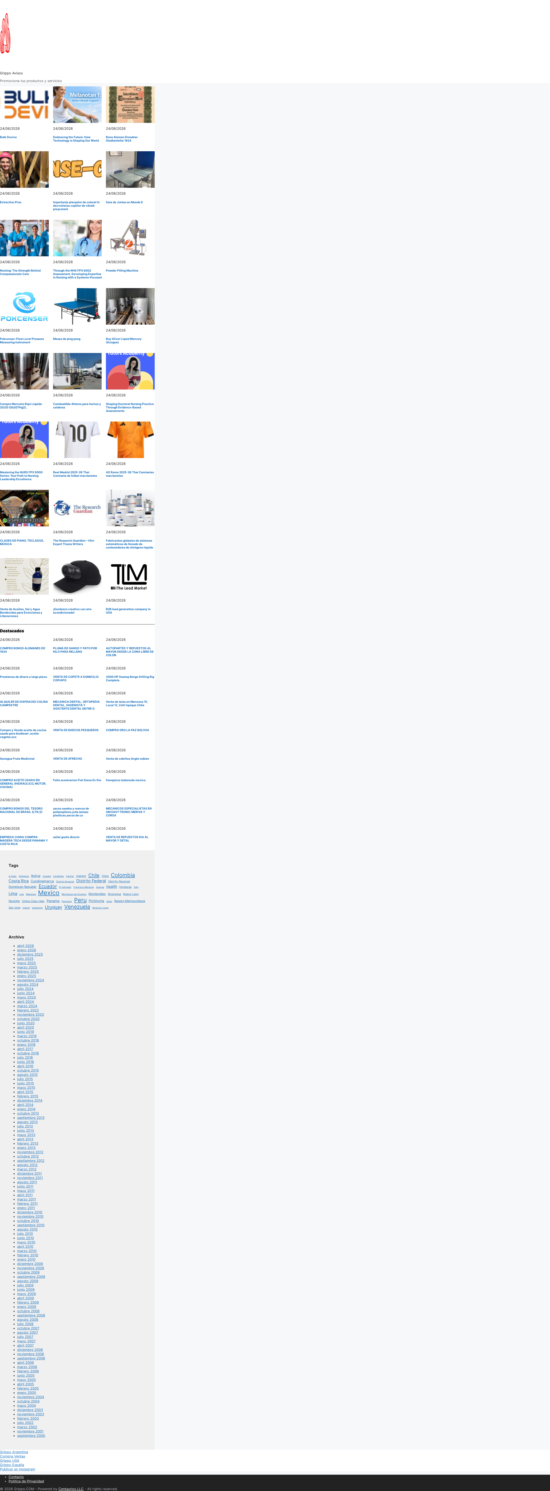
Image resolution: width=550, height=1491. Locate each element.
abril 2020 (25, 1027)
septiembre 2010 (30, 1225)
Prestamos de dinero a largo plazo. (24, 676)
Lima (13, 893)
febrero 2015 (27, 1096)
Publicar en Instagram (17, 1469)
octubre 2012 (28, 1156)
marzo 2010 (27, 1251)
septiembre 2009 (31, 1276)
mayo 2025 (26, 963)
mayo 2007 (26, 1341)
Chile (93, 875)
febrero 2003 (28, 1418)
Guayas (100, 887)
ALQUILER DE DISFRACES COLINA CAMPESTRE (24, 703)
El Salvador (65, 887)
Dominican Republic (23, 887)
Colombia (123, 875)
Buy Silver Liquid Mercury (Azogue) (124, 340)
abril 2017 (25, 1049)
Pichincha (96, 901)
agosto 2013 (27, 1122)
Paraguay (67, 901)
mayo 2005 (26, 1380)
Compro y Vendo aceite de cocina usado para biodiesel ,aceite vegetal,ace (23, 733)
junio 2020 (26, 1023)
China (105, 876)
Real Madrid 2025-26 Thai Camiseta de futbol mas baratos (75, 474)
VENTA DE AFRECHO (67, 758)
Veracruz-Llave (100, 907)
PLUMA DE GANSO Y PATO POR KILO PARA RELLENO (75, 649)
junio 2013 (25, 1130)
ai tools (13, 876)
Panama (53, 901)
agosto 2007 (27, 1332)
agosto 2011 (27, 1182)
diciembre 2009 (30, 1264)
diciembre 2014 (29, 1100)
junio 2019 (25, 1032)
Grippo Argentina (14, 1452)
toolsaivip (37, 907)
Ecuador (48, 886)
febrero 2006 (28, 1371)
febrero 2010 (27, 1255)
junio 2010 (25, 1238)
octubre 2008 (28, 1311)
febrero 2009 (28, 1302)
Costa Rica (19, 880)
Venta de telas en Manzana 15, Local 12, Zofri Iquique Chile (127, 703)
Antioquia (24, 876)
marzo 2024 (27, 1006)
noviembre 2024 (30, 980)
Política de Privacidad (26, 1481)
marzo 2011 (26, 1199)
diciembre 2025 (30, 954)
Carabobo (58, 876)
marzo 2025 (27, 967)
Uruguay (53, 907)
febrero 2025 (28, 971)
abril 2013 (25, 1139)
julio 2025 (25, 958)
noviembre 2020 (30, 1014)
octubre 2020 (28, 1019)
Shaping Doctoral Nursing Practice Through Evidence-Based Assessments (130, 407)
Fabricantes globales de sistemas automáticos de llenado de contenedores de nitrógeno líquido (129, 544)
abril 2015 (25, 1092)
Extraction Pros (10, 202)
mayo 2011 (26, 1191)
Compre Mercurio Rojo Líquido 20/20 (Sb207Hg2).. (21, 405)
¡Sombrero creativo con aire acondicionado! (72, 610)
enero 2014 (26, 1109)
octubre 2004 (28, 1401)
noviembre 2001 (30, 1431)
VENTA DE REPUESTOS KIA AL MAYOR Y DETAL (127, 838)
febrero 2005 (28, 1388)
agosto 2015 (27, 1074)
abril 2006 (25, 1362)
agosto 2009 (27, 1281)
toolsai (26, 907)
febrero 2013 (27, 1143)
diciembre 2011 (29, 1173)
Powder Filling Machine (122, 270)
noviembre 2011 (30, 1178)
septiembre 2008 (31, 1315)
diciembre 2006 (30, 1349)
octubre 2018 (28, 1040)
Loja (21, 894)
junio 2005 (26, 1375)
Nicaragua (114, 894)
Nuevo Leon (131, 894)
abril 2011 (25, 1195)
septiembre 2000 (31, 1435)
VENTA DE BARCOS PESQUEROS (76, 730)
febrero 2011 (27, 1203)
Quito (109, 901)
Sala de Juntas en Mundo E (124, 202)
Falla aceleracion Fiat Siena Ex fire (77, 780)
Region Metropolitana (129, 901)
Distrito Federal (91, 880)
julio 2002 (25, 1423)
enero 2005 (26, 1392)
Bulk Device (8, 137)
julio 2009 (25, 1285)
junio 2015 (25, 1083)
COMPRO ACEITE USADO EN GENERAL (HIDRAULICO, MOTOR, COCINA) (23, 783)
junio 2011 (25, 1186)
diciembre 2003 (30, 1410)
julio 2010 (25, 1233)
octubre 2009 (28, 1272)
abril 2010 (25, 1246)
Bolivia (35, 876)
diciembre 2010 (29, 1212)
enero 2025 (26, 976)
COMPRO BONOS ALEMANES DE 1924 (22, 649)
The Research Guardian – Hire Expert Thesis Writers (73, 542)
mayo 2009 (26, 1294)
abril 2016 (25, 1066)
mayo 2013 (26, 1135)
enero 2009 (26, 1307)
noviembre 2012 (30, 1152)
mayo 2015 (26, 1087)
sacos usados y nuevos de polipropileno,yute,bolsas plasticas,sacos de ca (71, 812)
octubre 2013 (28, 1113)
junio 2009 (26, 1289)
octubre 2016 (28, 1053)
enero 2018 (26, 1044)
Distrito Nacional (119, 881)
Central (70, 876)
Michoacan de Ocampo (74, 894)
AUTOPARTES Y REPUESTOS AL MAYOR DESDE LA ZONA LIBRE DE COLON (130, 651)
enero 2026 (26, 950)
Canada (47, 876)
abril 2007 (25, 1345)
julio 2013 (25, 1126)
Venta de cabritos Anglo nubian (127, 758)
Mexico (49, 893)
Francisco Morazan (83, 887)
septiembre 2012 (30, 1160)
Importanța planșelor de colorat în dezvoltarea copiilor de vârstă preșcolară (76, 205)
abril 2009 (25, 1298)
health (111, 886)
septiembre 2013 (30, 1117)
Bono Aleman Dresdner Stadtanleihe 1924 (122, 138)
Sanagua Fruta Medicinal (17, 758)
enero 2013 (26, 1148)
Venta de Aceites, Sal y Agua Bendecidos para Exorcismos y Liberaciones (21, 612)
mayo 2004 (26, 1405)
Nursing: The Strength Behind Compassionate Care (20, 272)
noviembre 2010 (30, 1216)
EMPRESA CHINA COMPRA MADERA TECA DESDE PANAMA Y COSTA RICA (24, 840)
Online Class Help (33, 901)
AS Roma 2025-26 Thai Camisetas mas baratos (130, 474)
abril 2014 (25, 1105)
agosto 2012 (27, 1165)
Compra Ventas (12, 1456)
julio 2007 (25, 1337)
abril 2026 (25, 946)
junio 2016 (25, 1062)
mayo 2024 (26, 997)
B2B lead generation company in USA (128, 610)
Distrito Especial (65, 881)
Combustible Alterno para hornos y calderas (77, 405)
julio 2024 (25, 989)
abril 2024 (25, 1001)
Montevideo (97, 894)
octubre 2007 (28, 1328)
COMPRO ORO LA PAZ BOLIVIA (127, 730)
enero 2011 (26, 1208)
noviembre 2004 (30, 1397)
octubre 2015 (28, 1070)
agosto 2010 (27, 1229)
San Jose (14, 907)
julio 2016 (25, 1057)
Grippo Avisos (11, 73)
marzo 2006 (27, 1367)
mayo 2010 (26, 1242)
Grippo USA (9, 1460)
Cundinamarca (42, 881)
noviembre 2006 (30, 1354)
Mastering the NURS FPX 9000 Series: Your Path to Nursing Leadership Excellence (21, 476)
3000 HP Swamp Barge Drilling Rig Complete (130, 678)
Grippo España (12, 1465)
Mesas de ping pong (66, 339)
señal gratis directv (66, 837)
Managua (31, 894)
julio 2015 (25, 1079)
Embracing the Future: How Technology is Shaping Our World (76, 138)
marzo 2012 (27, 1169)
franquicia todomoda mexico (126, 780)
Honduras (125, 887)
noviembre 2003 (30, 1414)
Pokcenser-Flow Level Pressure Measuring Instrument (22, 340)
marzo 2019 (27, 1036)
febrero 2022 (28, 1010)
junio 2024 (26, 993)
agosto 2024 (27, 984)
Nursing (14, 901)
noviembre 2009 (30, 1268)
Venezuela (77, 906)
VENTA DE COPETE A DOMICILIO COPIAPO (76, 678)
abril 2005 (25, 1384)
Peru (80, 900)
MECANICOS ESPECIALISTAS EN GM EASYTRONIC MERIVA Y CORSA (129, 812)
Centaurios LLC (71, 1489)
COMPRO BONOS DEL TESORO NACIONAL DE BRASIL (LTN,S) (21, 810)
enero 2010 (26, 1259)
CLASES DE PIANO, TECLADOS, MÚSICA (22, 542)
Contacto (16, 1477)
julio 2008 (25, 1324)
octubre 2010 (28, 1221)
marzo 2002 (27, 1427)
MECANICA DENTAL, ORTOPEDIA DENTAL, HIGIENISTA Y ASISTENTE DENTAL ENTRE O (76, 705)
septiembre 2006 (31, 1358)
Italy (136, 887)
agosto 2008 (27, 1319)
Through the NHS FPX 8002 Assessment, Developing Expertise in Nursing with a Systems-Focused (77, 274)
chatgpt (81, 876)
